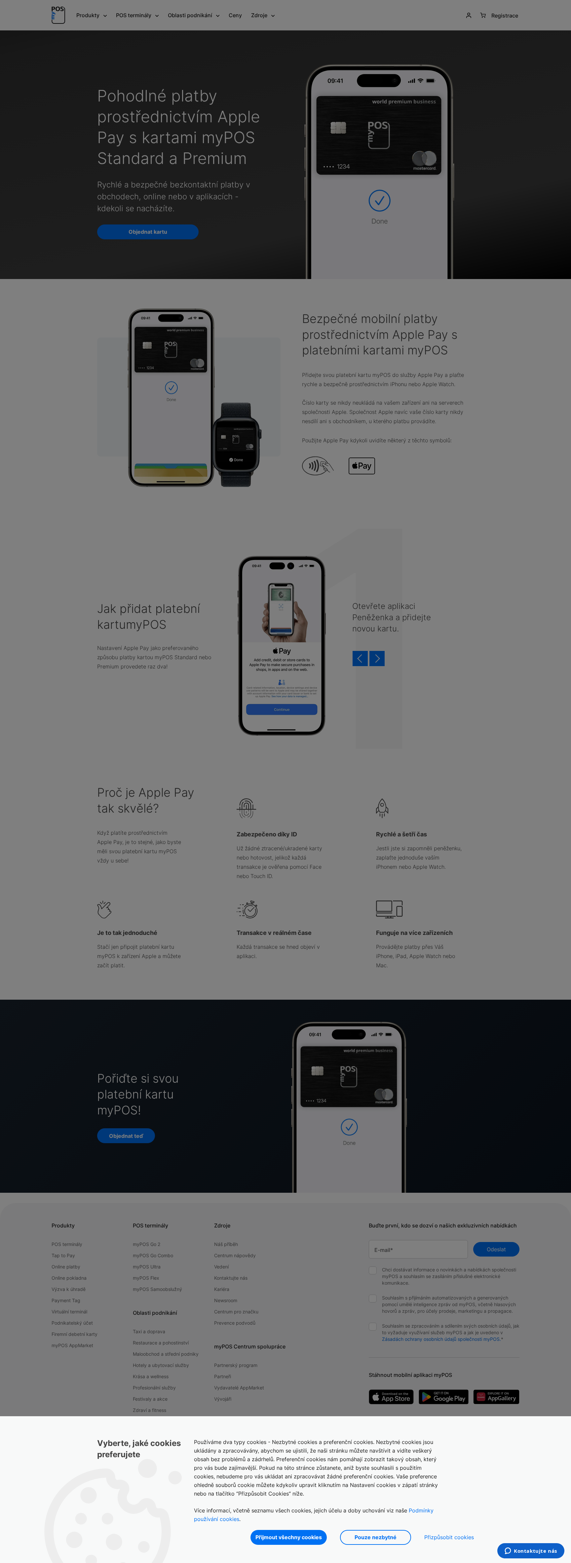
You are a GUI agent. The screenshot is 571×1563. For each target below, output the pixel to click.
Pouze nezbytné (376, 1537)
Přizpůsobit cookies (449, 1537)
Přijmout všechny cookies (288, 1537)
